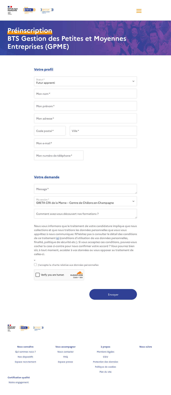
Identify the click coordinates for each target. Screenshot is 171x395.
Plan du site (106, 371)
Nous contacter (65, 351)
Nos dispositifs (25, 356)
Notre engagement (19, 382)
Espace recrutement (25, 361)
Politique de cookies (105, 366)
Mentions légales (105, 351)
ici (57, 238)
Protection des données (105, 361)
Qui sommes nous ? (25, 351)
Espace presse (65, 361)
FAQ (65, 356)
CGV (105, 356)
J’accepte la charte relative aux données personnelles (68, 264)
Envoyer (113, 294)
